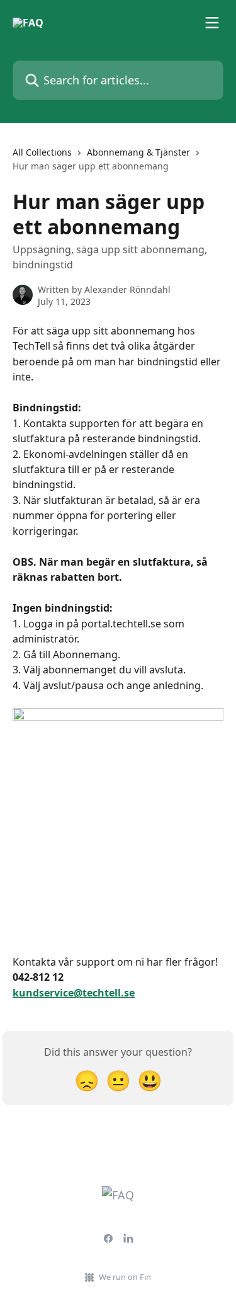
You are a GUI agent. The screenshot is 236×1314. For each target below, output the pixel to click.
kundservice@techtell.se (74, 993)
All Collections (42, 152)
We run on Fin (125, 1277)
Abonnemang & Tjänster (138, 152)
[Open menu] (212, 22)
